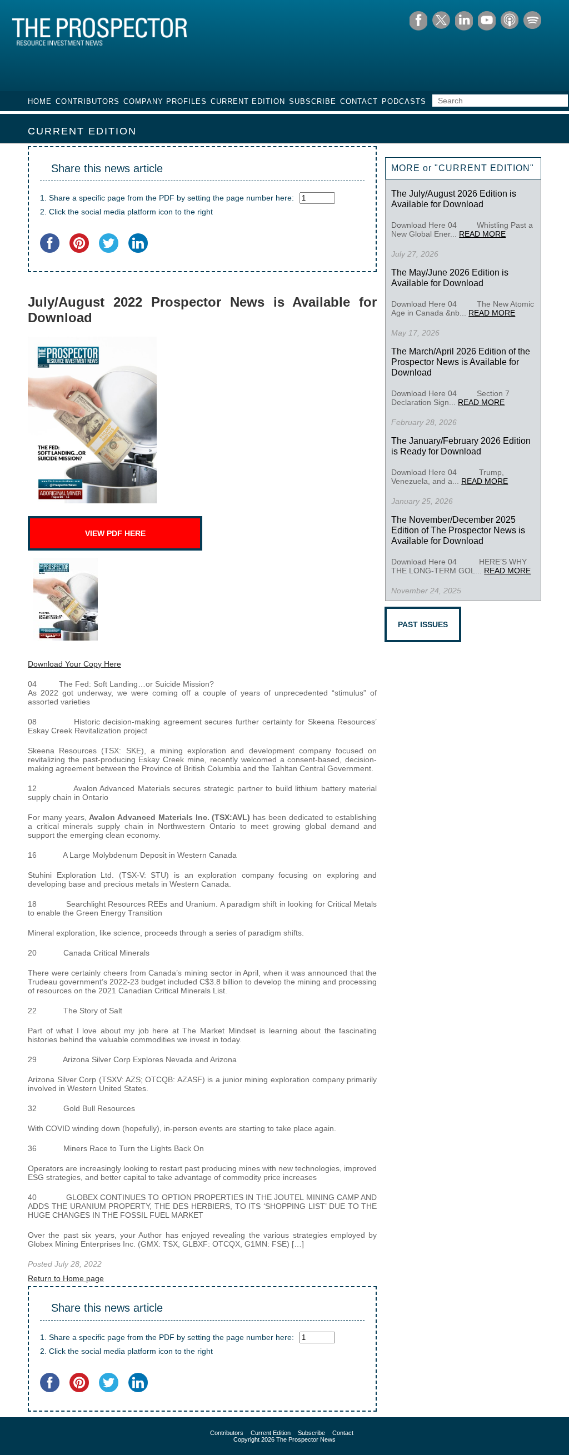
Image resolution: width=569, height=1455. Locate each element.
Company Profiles (165, 101)
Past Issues (423, 624)
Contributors (87, 101)
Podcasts (404, 101)
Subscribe (312, 101)
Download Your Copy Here (74, 663)
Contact (359, 101)
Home (40, 101)
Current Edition (248, 101)
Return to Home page (66, 1278)
